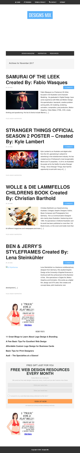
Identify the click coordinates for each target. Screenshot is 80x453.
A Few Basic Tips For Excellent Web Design (26, 341)
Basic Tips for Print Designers (20, 350)
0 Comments (69, 87)
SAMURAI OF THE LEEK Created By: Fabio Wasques (37, 79)
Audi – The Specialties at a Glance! (22, 355)
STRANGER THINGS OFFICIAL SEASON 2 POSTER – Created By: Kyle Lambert (40, 136)
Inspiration (18, 118)
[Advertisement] (40, 34)
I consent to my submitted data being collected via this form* (29, 396)
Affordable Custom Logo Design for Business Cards (30, 346)
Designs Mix (40, 14)
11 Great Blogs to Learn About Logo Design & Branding (31, 336)
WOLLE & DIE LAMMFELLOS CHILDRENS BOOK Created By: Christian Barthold (38, 192)
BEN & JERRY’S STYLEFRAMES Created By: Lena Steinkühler (37, 252)
